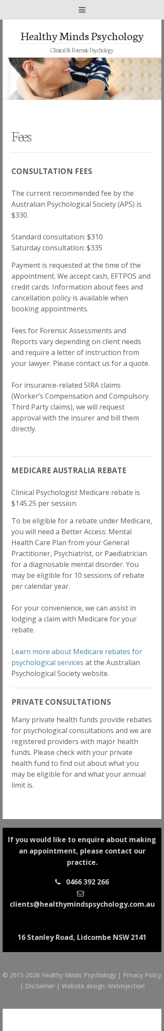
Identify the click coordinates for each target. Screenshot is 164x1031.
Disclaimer (40, 986)
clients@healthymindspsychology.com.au (82, 904)
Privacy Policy (142, 975)
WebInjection (126, 986)
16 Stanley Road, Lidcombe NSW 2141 (82, 937)
